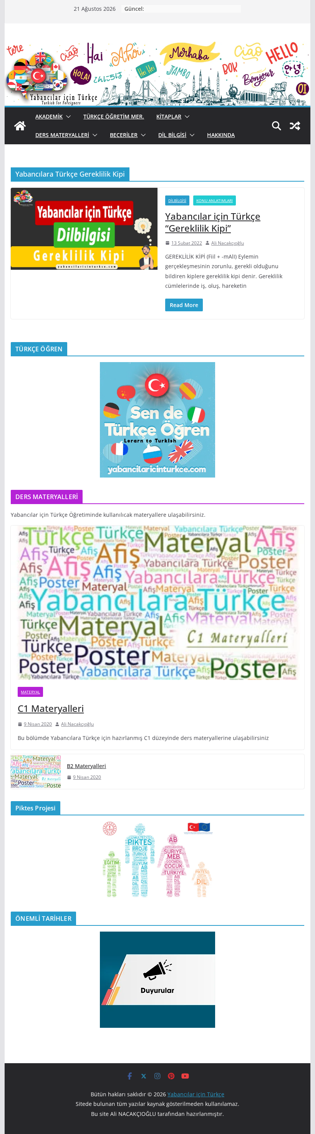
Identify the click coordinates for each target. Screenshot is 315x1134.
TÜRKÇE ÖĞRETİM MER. (113, 116)
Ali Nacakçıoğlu (227, 243)
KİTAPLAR (168, 116)
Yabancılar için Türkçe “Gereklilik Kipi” (212, 222)
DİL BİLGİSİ (172, 135)
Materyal (30, 692)
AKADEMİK (49, 116)
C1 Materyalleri (51, 708)
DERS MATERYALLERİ (62, 135)
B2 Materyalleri (86, 766)
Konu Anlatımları (214, 200)
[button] (67, 116)
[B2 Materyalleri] (36, 771)
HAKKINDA (221, 135)
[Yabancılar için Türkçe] (157, 47)
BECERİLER (124, 135)
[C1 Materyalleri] (157, 603)
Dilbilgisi (177, 200)
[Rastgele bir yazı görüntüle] (295, 126)
